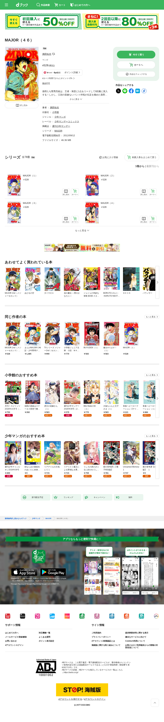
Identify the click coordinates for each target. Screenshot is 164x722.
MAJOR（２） (108, 175)
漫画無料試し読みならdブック (16, 518)
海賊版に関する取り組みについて (106, 645)
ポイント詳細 (71, 72)
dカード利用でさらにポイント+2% (57, 78)
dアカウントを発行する (70, 699)
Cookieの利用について (135, 641)
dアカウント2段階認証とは (103, 641)
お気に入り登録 (110, 157)
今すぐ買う (138, 54)
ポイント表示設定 (46, 641)
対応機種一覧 (44, 633)
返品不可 (46, 83)
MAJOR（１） (30, 175)
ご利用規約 (96, 633)
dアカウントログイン (14, 645)
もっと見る (151, 317)
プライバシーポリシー (101, 637)
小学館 (55, 112)
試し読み (24, 105)
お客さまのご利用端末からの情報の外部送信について (141, 646)
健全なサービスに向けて (135, 637)
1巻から (139, 166)
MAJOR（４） (108, 203)
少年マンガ (60, 117)
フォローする (53, 54)
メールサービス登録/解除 (16, 637)
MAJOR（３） (30, 203)
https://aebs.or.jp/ (71, 672)
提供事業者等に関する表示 (136, 633)
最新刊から (152, 166)
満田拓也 (46, 54)
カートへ (138, 65)
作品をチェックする (138, 74)
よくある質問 (44, 637)
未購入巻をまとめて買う (144, 157)
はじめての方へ (12, 633)
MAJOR (58, 131)
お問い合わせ (11, 641)
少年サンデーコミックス (66, 121)
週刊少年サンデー (61, 126)
